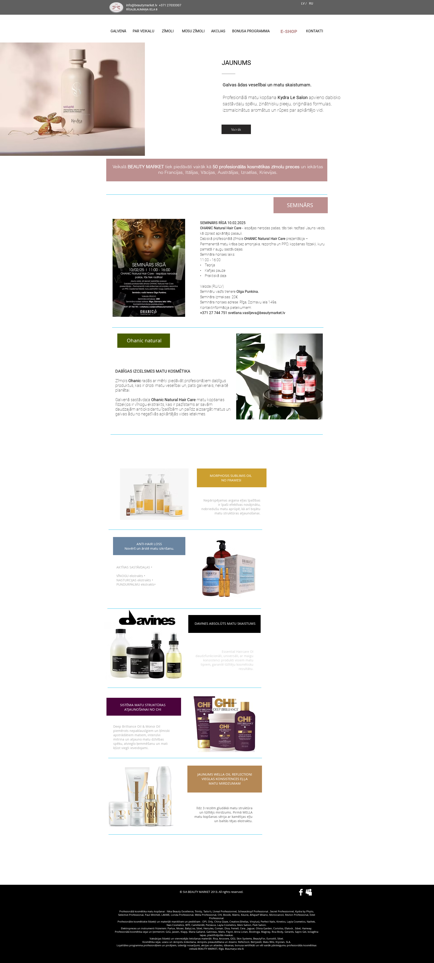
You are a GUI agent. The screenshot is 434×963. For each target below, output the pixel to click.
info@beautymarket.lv (141, 5)
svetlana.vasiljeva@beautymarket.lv (256, 313)
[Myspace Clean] (308, 892)
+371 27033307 (170, 5)
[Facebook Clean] (300, 892)
